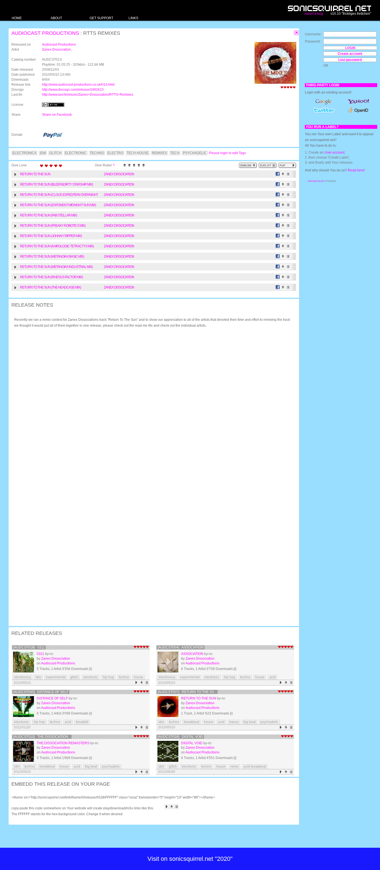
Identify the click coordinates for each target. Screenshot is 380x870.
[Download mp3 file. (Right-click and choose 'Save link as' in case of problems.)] (283, 174)
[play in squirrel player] (23, 662)
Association (192, 654)
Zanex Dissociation (56, 49)
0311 (40, 654)
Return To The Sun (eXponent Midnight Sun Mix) (58, 205)
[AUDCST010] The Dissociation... (42, 737)
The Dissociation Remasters (63, 743)
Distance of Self (52, 698)
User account (334, 152)
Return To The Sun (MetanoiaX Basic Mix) (52, 256)
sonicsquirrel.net (315, 181)
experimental (56, 677)
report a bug (314, 14)
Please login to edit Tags (227, 153)
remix (234, 766)
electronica (22, 677)
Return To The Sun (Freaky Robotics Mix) (52, 226)
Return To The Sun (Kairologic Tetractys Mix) (57, 246)
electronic (90, 677)
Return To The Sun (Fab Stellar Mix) (48, 215)
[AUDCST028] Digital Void (180, 737)
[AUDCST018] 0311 (29, 647)
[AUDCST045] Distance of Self (40, 692)
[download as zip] (248, 165)
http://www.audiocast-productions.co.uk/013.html (78, 85)
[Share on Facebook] (277, 174)
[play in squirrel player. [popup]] (287, 165)
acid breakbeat (254, 766)
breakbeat (191, 722)
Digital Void (192, 743)
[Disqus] (151, 404)
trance (234, 722)
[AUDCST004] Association (181, 647)
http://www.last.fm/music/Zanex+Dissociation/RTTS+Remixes (87, 95)
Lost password (350, 60)
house (138, 677)
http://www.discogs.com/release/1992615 (73, 90)
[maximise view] (296, 33)
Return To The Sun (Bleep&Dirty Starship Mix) (56, 184)
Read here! (356, 170)
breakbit (82, 722)
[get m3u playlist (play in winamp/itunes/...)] (268, 165)
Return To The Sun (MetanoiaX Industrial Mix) (56, 267)
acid (272, 677)
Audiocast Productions (45, 33)
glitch (74, 677)
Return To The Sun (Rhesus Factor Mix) (51, 277)
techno (124, 677)
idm (38, 677)
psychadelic (269, 722)
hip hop (108, 677)
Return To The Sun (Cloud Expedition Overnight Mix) (59, 195)
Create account (350, 54)
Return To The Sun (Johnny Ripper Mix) (51, 236)
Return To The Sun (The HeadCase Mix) (50, 287)
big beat (249, 722)
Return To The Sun (35, 174)
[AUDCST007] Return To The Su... (187, 692)
